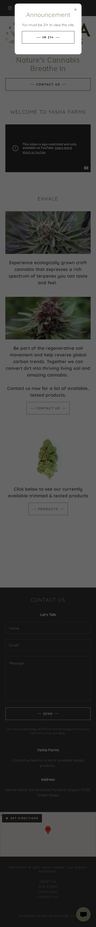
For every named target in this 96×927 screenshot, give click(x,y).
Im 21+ (48, 37)
